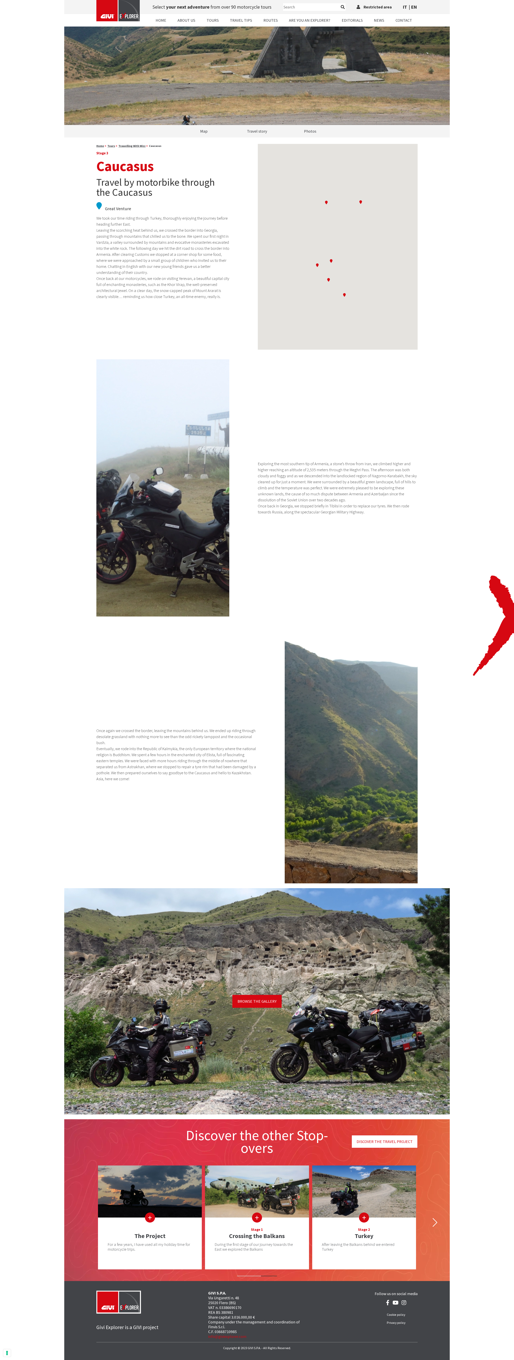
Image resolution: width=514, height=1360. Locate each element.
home (100, 146)
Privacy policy (396, 1323)
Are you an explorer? (309, 20)
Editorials (352, 20)
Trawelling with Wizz (132, 146)
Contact (404, 20)
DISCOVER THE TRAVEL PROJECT (385, 1141)
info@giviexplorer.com (227, 1336)
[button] (317, 265)
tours (111, 146)
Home (161, 20)
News (379, 20)
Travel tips (241, 20)
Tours (213, 20)
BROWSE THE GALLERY (257, 1001)
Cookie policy (396, 1315)
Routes (270, 20)
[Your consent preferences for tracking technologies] (7, 1353)
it (405, 7)
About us (186, 20)
